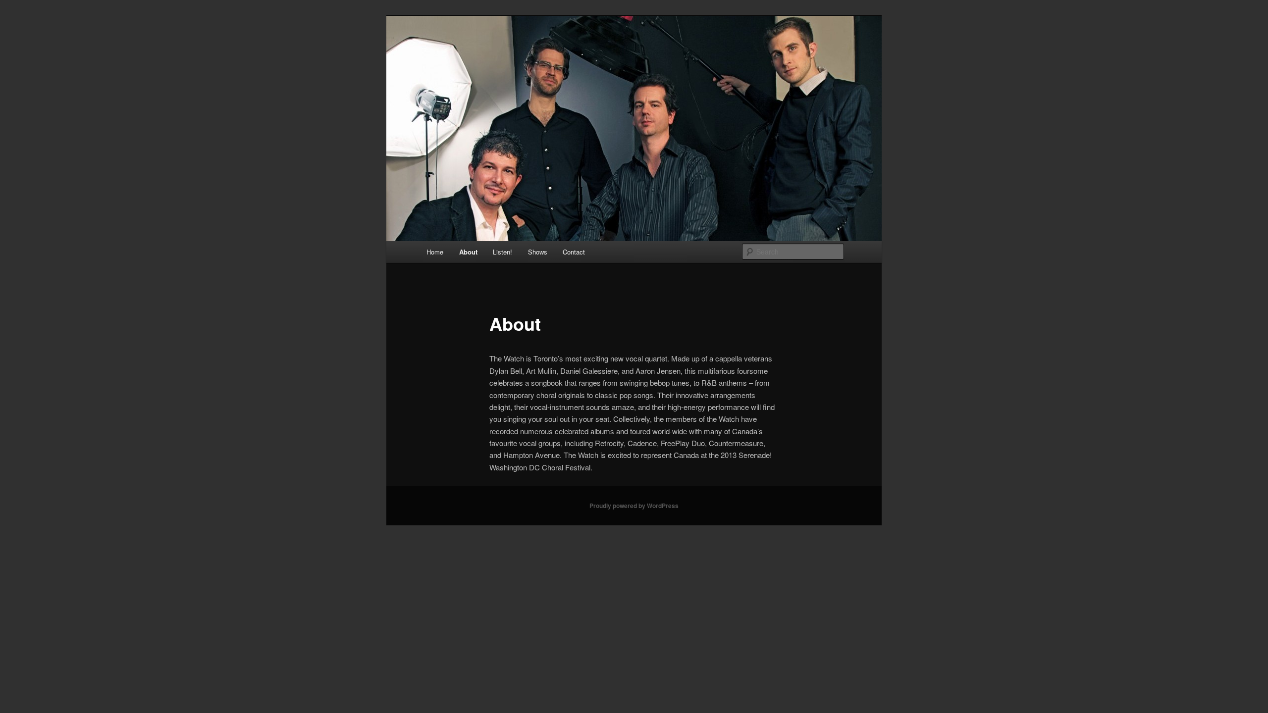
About (468, 251)
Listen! (502, 251)
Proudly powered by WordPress (634, 505)
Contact (574, 251)
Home (434, 251)
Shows (537, 251)
